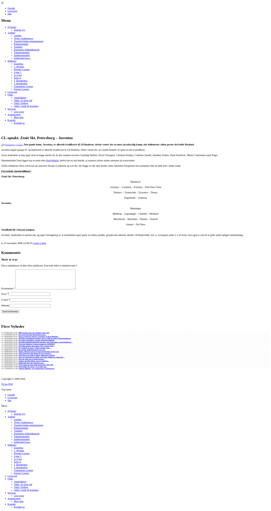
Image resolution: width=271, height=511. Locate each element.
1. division (19, 66)
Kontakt (12, 120)
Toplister (18, 47)
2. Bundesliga (20, 83)
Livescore (12, 11)
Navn (4, 294)
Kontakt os (19, 123)
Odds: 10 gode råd (23, 100)
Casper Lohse (39, 243)
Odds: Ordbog (21, 103)
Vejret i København (23, 38)
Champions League (23, 86)
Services (12, 109)
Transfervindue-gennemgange (28, 41)
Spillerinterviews (22, 58)
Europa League (21, 89)
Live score (19, 111)
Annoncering (14, 114)
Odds (10, 95)
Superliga (18, 64)
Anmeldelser (20, 97)
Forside (11, 8)
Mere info (19, 117)
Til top (4, 384)
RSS (10, 384)
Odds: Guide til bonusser (26, 106)
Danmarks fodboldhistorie (27, 49)
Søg (9, 14)
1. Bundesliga (20, 80)
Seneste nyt (19, 30)
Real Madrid (52, 160)
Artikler (11, 32)
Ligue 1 (17, 72)
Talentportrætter (21, 52)
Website (5, 305)
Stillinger (12, 61)
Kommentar (8, 288)
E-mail (4, 299)
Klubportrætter (21, 44)
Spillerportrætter (22, 55)
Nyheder (12, 27)
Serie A (17, 78)
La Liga (18, 75)
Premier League (21, 69)
